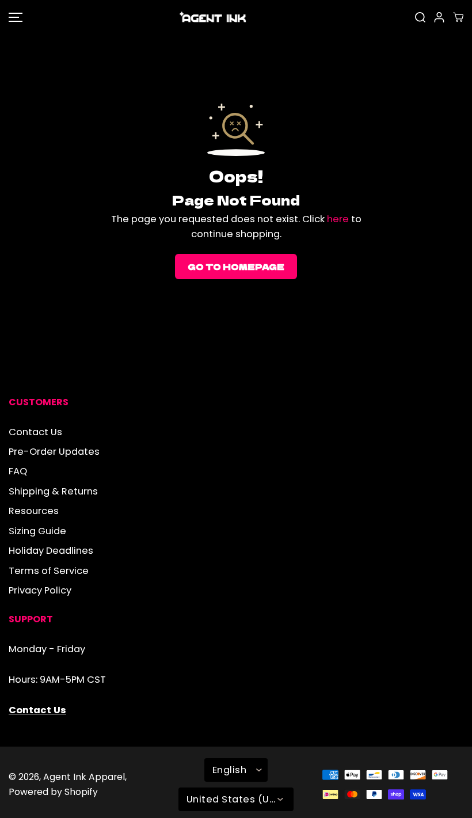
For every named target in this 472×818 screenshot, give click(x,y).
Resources (34, 511)
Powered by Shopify (53, 792)
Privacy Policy (40, 590)
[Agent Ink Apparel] (213, 17)
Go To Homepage (236, 266)
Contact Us (35, 432)
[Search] (420, 17)
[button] (14, 17)
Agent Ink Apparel (84, 777)
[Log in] (439, 17)
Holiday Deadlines (51, 550)
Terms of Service (49, 570)
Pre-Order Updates (54, 451)
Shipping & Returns (53, 491)
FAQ (18, 471)
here (338, 219)
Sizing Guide (37, 531)
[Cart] (458, 17)
